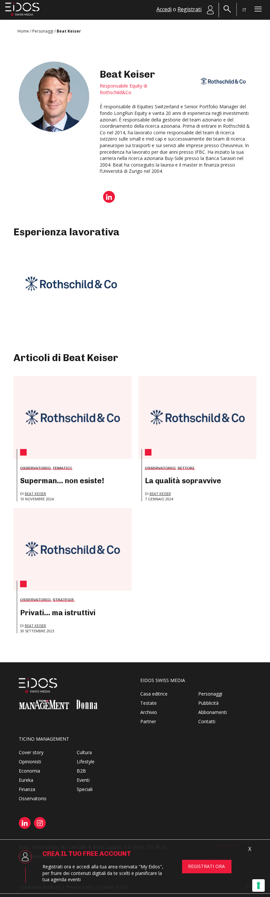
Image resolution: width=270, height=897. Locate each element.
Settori (185, 468)
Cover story (31, 752)
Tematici (62, 468)
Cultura (84, 752)
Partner (148, 721)
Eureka (26, 780)
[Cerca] (227, 9)
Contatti (206, 721)
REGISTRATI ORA (206, 866)
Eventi (83, 780)
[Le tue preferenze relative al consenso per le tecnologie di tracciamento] (258, 885)
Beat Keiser (35, 493)
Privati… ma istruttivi (57, 612)
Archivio (148, 712)
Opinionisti (30, 761)
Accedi (164, 9)
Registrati (189, 9)
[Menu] (258, 9)
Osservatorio (35, 468)
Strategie (63, 599)
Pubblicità (208, 703)
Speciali (85, 789)
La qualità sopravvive (183, 480)
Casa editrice (154, 694)
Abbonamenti (212, 712)
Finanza (27, 789)
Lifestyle (85, 761)
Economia (29, 771)
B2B (81, 771)
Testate (148, 703)
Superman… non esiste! (62, 480)
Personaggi (210, 694)
